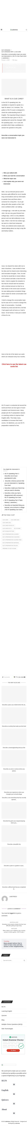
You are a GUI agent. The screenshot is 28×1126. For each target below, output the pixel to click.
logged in (12, 913)
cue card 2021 (7, 522)
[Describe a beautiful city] (14, 833)
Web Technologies (7, 1028)
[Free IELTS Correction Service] (14, 68)
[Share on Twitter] (18, 677)
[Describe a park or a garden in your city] (14, 855)
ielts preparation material (11, 542)
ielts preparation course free (12, 539)
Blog (3, 1020)
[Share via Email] (24, 677)
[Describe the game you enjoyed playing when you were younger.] (14, 810)
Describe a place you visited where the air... (14, 704)
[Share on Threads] (21, 677)
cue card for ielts (8, 525)
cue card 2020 (15, 519)
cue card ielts (7, 528)
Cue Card (5, 519)
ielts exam (17, 528)
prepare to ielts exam (9, 548)
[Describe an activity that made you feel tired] (14, 715)
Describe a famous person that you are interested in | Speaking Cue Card (14, 483)
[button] (14, 1084)
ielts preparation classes (11, 534)
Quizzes (4, 1015)
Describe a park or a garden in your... (14, 865)
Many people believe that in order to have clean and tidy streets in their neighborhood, (13, 944)
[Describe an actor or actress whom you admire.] (14, 758)
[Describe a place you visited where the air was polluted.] (14, 694)
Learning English (7, 1011)
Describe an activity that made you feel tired (14, 726)
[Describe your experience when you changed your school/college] (14, 781)
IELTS (3, 1007)
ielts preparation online (10, 545)
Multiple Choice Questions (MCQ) (12, 1024)
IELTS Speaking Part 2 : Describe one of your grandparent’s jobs (12, 476)
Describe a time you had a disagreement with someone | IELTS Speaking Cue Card (14, 495)
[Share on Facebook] (16, 677)
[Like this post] (14, 677)
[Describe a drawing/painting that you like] (14, 737)
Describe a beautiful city (14, 844)
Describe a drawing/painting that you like (14, 747)
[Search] (26, 29)
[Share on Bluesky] (22, 677)
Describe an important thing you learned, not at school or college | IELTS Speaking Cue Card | (14, 507)
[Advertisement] (14, 14)
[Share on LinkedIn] (19, 677)
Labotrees (13, 896)
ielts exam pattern (8, 531)
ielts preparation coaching (11, 537)
